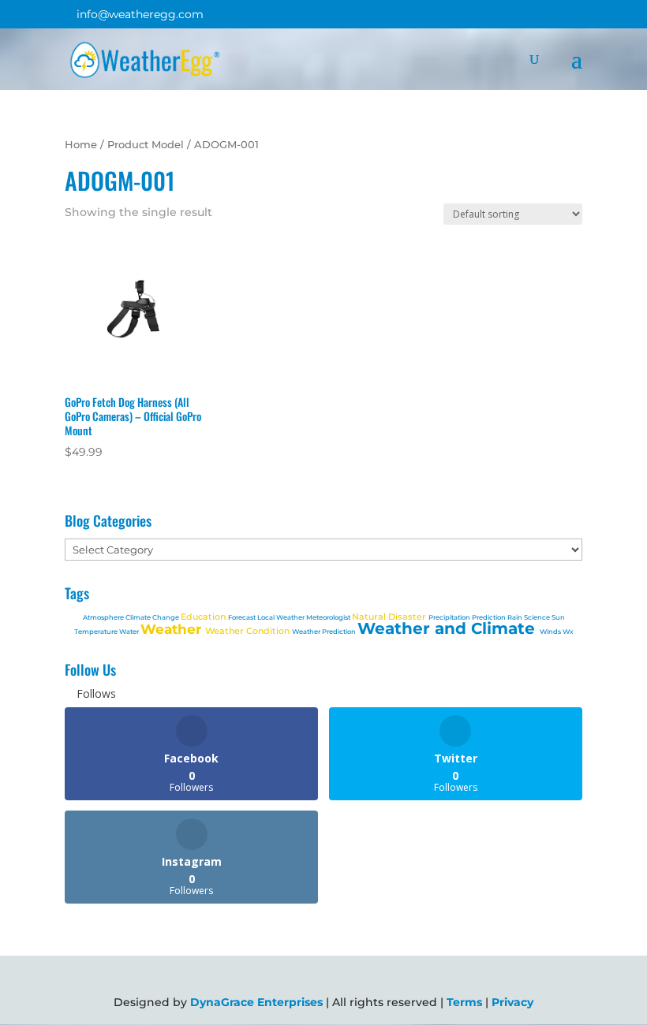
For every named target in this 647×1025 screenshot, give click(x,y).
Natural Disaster (390, 616)
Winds (551, 632)
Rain (515, 617)
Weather (172, 629)
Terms (464, 1002)
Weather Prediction (324, 632)
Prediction (489, 617)
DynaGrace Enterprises (256, 1002)
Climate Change (153, 617)
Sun (558, 617)
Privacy (512, 1002)
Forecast (242, 617)
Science (538, 617)
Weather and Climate (448, 628)
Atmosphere (104, 617)
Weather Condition (248, 630)
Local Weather (281, 617)
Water (129, 632)
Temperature (96, 632)
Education (204, 616)
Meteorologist (329, 617)
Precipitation (450, 617)
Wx (568, 632)
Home (81, 145)
